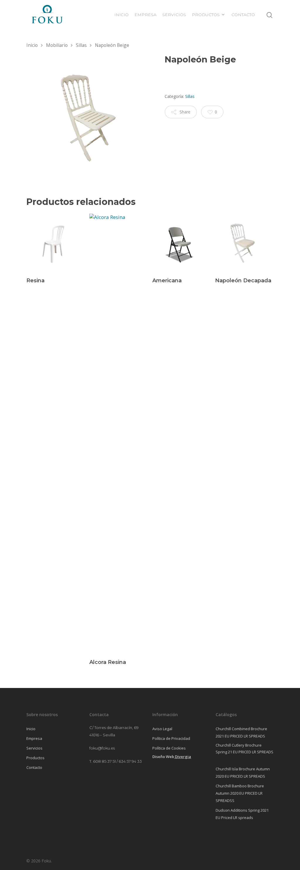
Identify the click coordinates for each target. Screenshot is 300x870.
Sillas (81, 45)
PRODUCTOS (206, 14)
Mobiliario (57, 45)
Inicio (32, 45)
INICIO (121, 14)
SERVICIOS (174, 14)
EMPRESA (145, 14)
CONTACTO (243, 14)
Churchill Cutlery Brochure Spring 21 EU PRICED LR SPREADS (244, 748)
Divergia (183, 756)
